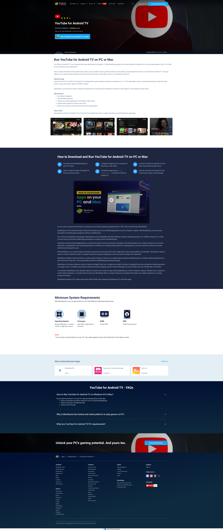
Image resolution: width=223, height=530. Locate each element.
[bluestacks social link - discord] (147, 475)
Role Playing (59, 506)
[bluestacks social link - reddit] (151, 475)
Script (89, 492)
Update (148, 467)
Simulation (58, 508)
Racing (57, 503)
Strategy (58, 512)
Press (118, 475)
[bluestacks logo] (60, 3)
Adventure (58, 497)
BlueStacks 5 (59, 471)
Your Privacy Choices (113, 529)
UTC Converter (92, 500)
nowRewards (59, 484)
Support (121, 3)
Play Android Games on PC (124, 483)
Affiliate (112, 3)
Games (82, 3)
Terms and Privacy (60, 523)
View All (164, 361)
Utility (89, 498)
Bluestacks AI (59, 473)
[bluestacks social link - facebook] (155, 475)
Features (73, 3)
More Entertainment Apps (67, 361)
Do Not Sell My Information (89, 523)
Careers (119, 473)
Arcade (57, 499)
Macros (90, 477)
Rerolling (90, 486)
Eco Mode (90, 479)
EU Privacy (79, 523)
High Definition (92, 496)
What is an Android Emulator (124, 485)
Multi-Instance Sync (93, 475)
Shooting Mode (92, 469)
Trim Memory (91, 490)
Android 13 (58, 481)
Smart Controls (92, 484)
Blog (91, 3)
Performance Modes (93, 488)
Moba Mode (91, 471)
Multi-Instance (92, 473)
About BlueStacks (121, 467)
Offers (57, 477)
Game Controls (92, 467)
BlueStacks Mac (60, 469)
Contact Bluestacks (122, 471)
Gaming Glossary (121, 487)
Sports (57, 510)
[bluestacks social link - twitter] (159, 475)
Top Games (59, 491)
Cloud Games (59, 493)
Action (57, 495)
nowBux (58, 479)
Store (101, 3)
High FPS (90, 494)
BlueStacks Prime (60, 467)
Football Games (60, 514)
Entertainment (61, 28)
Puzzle (57, 501)
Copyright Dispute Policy (71, 523)
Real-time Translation (93, 481)
